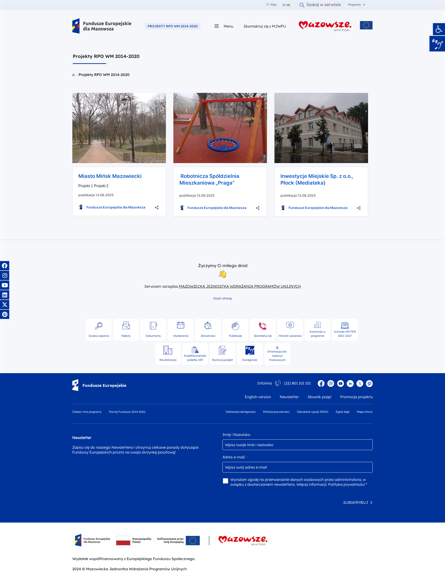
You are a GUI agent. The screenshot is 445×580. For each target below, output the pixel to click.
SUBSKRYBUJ (355, 502)
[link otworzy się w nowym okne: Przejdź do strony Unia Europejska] (366, 25)
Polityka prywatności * (347, 484)
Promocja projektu (356, 396)
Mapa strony (365, 411)
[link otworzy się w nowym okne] (325, 26)
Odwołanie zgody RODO (312, 411)
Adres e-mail (235, 457)
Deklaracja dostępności (241, 411)
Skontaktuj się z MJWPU (265, 26)
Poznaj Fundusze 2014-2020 (127, 411)
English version (258, 396)
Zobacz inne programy (87, 411)
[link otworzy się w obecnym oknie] (101, 26)
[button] (439, 29)
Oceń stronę (222, 298)
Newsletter (289, 396)
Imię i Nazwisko (236, 434)
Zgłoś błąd (342, 411)
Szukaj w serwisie (323, 5)
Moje (272, 4)
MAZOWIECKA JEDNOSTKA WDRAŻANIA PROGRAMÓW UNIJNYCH (240, 286)
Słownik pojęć (319, 396)
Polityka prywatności (276, 411)
